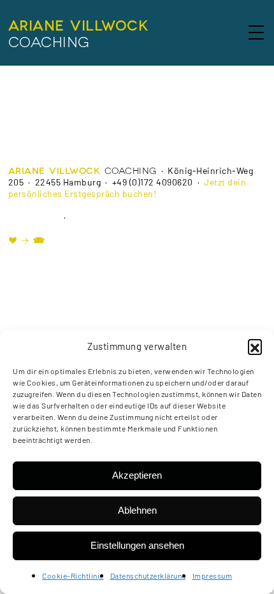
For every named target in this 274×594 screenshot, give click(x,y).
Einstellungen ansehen (137, 545)
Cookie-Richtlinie (73, 575)
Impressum (212, 575)
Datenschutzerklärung (148, 575)
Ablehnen (137, 510)
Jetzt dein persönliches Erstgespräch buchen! (127, 188)
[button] (255, 346)
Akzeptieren (137, 475)
